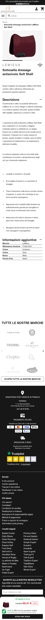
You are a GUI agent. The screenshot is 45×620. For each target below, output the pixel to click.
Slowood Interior (31, 539)
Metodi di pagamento (11, 517)
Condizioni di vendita (11, 508)
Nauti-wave (7, 566)
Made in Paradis (9, 563)
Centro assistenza (10, 483)
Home (4, 22)
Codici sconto (8, 493)
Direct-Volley (7, 542)
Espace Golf (7, 545)
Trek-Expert (29, 557)
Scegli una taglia (22, 616)
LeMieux (11, 65)
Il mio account (8, 480)
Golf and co (7, 551)
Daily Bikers (7, 536)
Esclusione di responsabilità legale (17, 514)
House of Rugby (9, 557)
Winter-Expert (30, 569)
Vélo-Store (28, 566)
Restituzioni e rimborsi (12, 511)
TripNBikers (29, 563)
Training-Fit (29, 554)
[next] (43, 351)
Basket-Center (8, 533)
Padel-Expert (8, 572)
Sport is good (29, 551)
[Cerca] (9, 16)
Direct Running (8, 539)
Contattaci (22, 401)
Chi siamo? (7, 502)
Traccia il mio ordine (11, 486)
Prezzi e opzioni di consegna (15, 520)
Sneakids (28, 548)
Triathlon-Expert (31, 560)
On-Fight (6, 569)
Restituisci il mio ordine (12, 490)
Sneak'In (27, 545)
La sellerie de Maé (10, 560)
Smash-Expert (30, 542)
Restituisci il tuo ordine (22, 448)
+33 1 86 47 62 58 (22, 409)
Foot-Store (6, 548)
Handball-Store (9, 554)
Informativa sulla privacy (12, 523)
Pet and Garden (31, 536)
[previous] (2, 351)
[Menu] (3, 16)
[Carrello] (42, 9)
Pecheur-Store (30, 533)
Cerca (13, 15)
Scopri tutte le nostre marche (22, 379)
